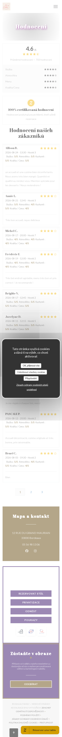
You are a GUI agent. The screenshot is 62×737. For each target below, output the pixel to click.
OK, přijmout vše (31, 365)
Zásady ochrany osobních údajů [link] (32, 384)
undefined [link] (32, 389)
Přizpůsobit (31, 378)
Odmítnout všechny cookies (31, 372)
